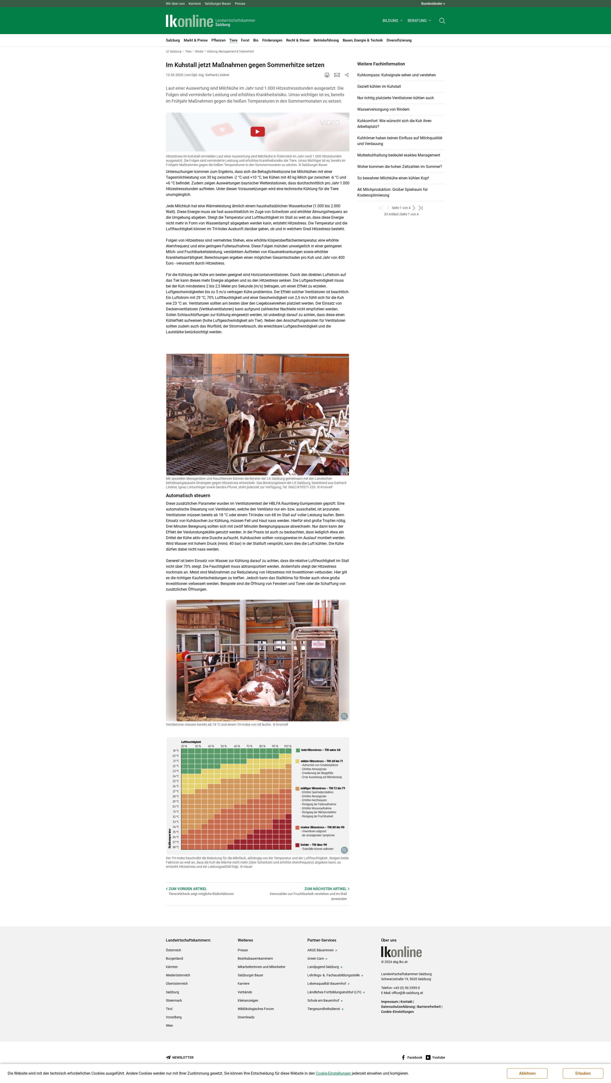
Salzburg (172, 992)
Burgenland (174, 958)
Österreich (173, 950)
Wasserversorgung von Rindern (383, 109)
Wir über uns (175, 3)
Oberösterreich (177, 983)
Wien (169, 1025)
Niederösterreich (178, 975)
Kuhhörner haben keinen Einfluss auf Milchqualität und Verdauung (399, 141)
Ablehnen (527, 1073)
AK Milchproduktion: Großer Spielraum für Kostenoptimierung (392, 192)
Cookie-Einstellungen (397, 1012)
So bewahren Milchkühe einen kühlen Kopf (393, 178)
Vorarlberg (174, 1017)
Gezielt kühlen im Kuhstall (379, 86)
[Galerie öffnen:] (257, 414)
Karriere (195, 3)
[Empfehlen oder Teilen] (346, 75)
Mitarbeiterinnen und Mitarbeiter (261, 967)
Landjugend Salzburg (323, 967)
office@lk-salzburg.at (407, 993)
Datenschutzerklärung (398, 1007)
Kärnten (172, 967)
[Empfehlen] (337, 75)
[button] (393, 20)
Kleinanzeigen (248, 1000)
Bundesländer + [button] (433, 3)
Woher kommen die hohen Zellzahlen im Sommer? (399, 166)
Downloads (246, 1017)
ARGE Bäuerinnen (320, 950)
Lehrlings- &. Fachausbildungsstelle (333, 975)
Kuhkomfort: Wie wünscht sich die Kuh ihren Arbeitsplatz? (394, 124)
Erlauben (583, 1073)
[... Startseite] (210, 21)
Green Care (315, 958)
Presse (240, 3)
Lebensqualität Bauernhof (326, 983)
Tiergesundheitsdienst (323, 1009)
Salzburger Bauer (218, 3)
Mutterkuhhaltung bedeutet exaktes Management (398, 155)
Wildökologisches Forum (256, 1009)
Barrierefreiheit (429, 1007)
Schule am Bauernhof (323, 1000)
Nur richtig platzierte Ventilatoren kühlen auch (395, 98)
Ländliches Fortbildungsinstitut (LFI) (334, 992)
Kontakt (406, 1002)
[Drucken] (327, 75)
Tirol (169, 1009)
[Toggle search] (442, 21)
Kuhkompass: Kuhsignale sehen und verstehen (396, 75)
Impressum (389, 1002)
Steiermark (174, 1000)
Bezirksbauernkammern (255, 958)
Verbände (245, 992)
